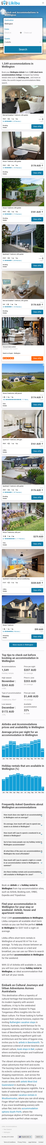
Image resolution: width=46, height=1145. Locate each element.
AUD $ (38, 1137)
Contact (41, 1142)
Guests (7, 39)
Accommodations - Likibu (10, 2)
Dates (6, 29)
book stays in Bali (25, 1049)
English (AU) (25, 1137)
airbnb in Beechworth (29, 1042)
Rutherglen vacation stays (22, 1022)
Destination (9, 20)
